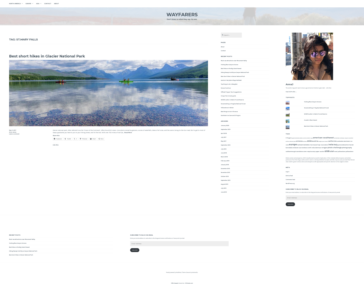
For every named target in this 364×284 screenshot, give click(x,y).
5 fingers (289, 138)
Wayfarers (182, 14)
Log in (287, 171)
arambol (351, 138)
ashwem (305, 141)
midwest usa (297, 147)
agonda (294, 138)
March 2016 (224, 157)
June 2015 (224, 192)
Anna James (12, 132)
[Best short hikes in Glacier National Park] (108, 126)
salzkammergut (291, 151)
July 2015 (223, 188)
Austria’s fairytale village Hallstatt (231, 80)
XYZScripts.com (189, 283)
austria (315, 141)
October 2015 (225, 176)
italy (336, 145)
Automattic (195, 272)
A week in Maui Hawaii (310, 120)
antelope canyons (344, 138)
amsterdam (337, 138)
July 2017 (223, 137)
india (330, 144)
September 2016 (225, 145)
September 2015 (225, 180)
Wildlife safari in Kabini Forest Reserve (232, 100)
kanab (351, 145)
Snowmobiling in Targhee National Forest (233, 103)
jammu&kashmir (343, 145)
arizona (299, 141)
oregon (324, 147)
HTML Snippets (174, 283)
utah (332, 151)
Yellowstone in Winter (227, 107)
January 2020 (225, 125)
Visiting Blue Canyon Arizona (229, 64)
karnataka (289, 147)
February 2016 (225, 160)
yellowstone (349, 151)
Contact (47, 3)
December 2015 (225, 168)
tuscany (312, 151)
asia (309, 141)
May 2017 (223, 141)
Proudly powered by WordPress (173, 272)
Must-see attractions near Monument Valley (234, 60)
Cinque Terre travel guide (228, 96)
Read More (128, 133)
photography (347, 147)
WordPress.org (290, 183)
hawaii (315, 145)
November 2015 (225, 172)
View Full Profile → (291, 91)
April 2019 (224, 133)
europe (293, 144)
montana (304, 147)
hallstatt (300, 145)
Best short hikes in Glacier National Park (47, 56)
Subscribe (290, 204)
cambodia (340, 141)
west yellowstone (339, 151)
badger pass (321, 141)
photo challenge (335, 148)
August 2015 (224, 184)
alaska (297, 138)
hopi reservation (323, 145)
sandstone (299, 151)
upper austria (320, 151)
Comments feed (290, 179)
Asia (37, 3)
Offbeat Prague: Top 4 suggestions (231, 92)
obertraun (318, 147)
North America (15, 3)
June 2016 (224, 153)
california (332, 141)
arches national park (291, 141)
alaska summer (303, 138)
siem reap (306, 151)
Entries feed (289, 175)
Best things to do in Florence (229, 111)
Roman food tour (226, 88)
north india (311, 147)
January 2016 (225, 164)
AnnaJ (289, 84)
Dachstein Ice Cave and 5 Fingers (230, 115)
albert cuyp (310, 138)
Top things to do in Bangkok (229, 84)
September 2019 (225, 129)
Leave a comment (14, 134)
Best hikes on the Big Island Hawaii (231, 68)
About (56, 3)
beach (326, 141)
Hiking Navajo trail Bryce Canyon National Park (235, 72)
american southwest (323, 137)
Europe (28, 3)
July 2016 (223, 149)
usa (327, 151)
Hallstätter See (308, 145)
